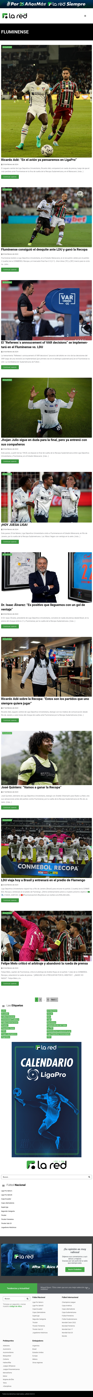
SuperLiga (35, 1316)
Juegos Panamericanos (11, 1369)
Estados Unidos (37, 1352)
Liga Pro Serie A (37, 1302)
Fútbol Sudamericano (69, 1319)
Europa (35, 1356)
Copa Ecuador (37, 1309)
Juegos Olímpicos (9, 1366)
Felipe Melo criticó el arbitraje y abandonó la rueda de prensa (44, 963)
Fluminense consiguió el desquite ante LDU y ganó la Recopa (44, 249)
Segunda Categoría (39, 1319)
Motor (5, 1376)
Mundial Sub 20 (67, 1333)
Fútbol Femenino (68, 1316)
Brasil (34, 1349)
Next (53, 1000)
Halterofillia (7, 1362)
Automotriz (7, 1349)
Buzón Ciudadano (75, 1269)
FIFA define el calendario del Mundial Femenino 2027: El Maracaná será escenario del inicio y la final (65, 1288)
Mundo (64, 1336)
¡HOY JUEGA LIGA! (14, 525)
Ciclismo (6, 1359)
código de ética (15, 1306)
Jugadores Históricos (40, 1333)
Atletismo (6, 1346)
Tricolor (35, 1322)
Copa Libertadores (38, 1312)
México (34, 1359)
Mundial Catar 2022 (69, 1322)
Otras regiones (37, 1362)
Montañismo (7, 1373)
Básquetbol (7, 1356)
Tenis (5, 1383)
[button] (85, 16)
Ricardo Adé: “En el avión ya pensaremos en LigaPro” (39, 160)
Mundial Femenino (68, 1326)
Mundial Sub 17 (67, 1329)
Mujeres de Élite (8, 1379)
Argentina (35, 1346)
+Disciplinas (7, 1386)
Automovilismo (8, 1352)
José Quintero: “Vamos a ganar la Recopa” (31, 787)
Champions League (68, 1302)
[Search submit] (89, 1177)
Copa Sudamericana (69, 1312)
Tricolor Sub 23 (37, 1329)
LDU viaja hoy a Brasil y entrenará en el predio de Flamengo (43, 880)
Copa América (67, 1306)
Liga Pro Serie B (37, 1306)
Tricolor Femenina (38, 1326)
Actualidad (7, 47)
